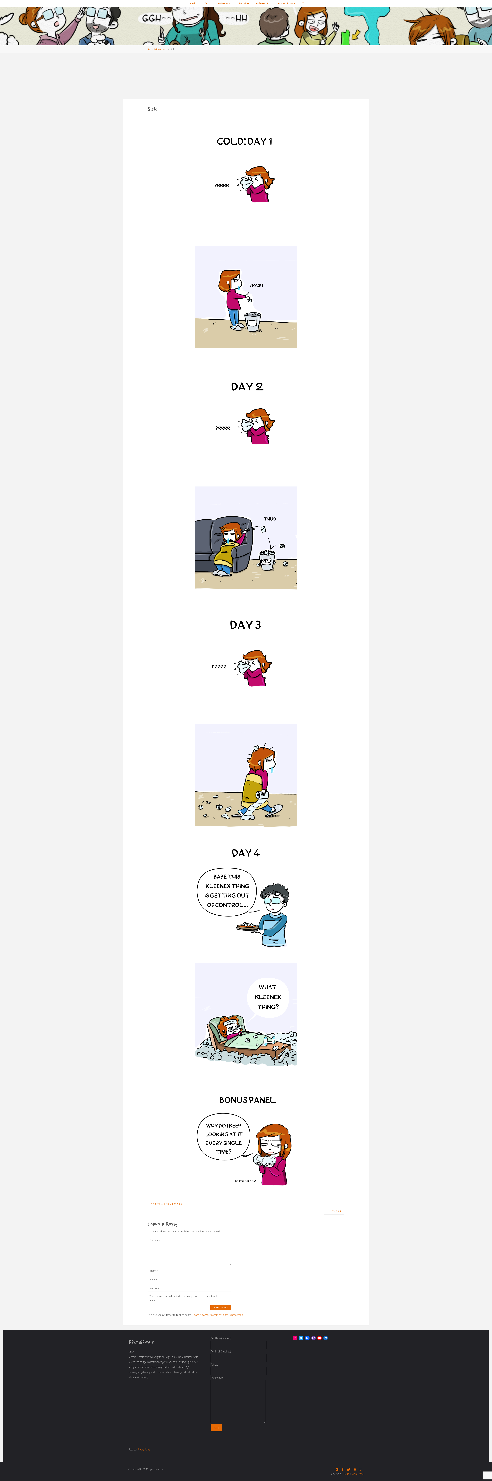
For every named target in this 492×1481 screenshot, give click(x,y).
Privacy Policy (144, 1449)
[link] (303, 3)
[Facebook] (342, 1469)
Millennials (159, 49)
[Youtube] (355, 1469)
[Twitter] (348, 1469)
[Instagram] (337, 1469)
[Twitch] (361, 1469)
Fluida (345, 1473)
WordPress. (358, 1473)
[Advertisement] (246, 76)
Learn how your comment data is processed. (218, 1315)
